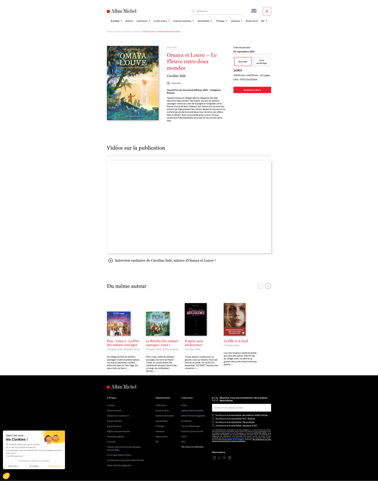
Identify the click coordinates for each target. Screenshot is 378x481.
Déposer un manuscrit (118, 415)
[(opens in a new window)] (214, 458)
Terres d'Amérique (190, 426)
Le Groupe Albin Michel (119, 454)
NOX (183, 436)
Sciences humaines (164, 415)
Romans (127, 31)
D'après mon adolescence (194, 343)
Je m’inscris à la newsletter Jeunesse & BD (236, 425)
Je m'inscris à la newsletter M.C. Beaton (235, 418)
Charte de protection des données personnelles (124, 448)
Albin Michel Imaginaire (119, 465)
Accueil (110, 31)
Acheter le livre (252, 90)
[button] (6, 476)
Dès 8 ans (136, 31)
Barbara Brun (132, 349)
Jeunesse (118, 31)
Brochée (243, 61)
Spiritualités (161, 420)
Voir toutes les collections (192, 446)
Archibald (186, 420)
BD (157, 441)
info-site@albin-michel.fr (236, 438)
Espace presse (114, 426)
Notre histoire (114, 410)
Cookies (111, 441)
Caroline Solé (176, 76)
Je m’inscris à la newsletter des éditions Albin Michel (241, 415)
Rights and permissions (118, 431)
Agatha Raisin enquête (192, 410)
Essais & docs (162, 410)
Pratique (159, 426)
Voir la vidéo (176, 83)
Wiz (183, 441)
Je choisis (34, 466)
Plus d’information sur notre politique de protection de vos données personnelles (241, 440)
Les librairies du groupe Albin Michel (125, 460)
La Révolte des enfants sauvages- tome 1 (162, 343)
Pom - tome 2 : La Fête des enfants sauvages (123, 343)
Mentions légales (115, 436)
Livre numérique (261, 61)
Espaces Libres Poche (192, 431)
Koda (184, 405)
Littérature (160, 405)
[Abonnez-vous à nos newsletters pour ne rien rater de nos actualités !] (252, 10)
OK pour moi (54, 466)
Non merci (13, 466)
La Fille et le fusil (236, 341)
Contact (111, 405)
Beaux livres (161, 436)
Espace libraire (114, 420)
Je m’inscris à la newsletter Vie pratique (235, 422)
